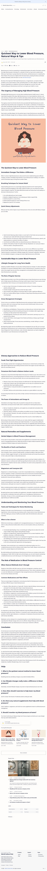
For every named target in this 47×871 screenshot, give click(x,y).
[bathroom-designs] (21, 778)
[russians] (20, 800)
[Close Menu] (45, 1)
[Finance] (16, 787)
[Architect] (16, 778)
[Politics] (2, 9)
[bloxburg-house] (21, 796)
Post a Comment (23, 752)
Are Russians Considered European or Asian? (20, 802)
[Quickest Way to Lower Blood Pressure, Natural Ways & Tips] (8, 733)
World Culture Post (7, 5)
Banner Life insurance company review (19, 793)
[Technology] (16, 9)
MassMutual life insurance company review (20, 788)
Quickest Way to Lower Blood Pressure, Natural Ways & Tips (8, 739)
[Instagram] (3, 865)
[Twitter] (7, 865)
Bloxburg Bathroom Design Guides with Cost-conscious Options (22, 780)
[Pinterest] (11, 865)
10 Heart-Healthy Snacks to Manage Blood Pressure (38, 739)
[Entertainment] (23, 9)
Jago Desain (29, 868)
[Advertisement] (23, 20)
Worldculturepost (27, 77)
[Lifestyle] (35, 9)
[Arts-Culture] (29, 9)
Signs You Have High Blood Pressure (22, 739)
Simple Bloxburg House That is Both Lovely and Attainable (23, 797)
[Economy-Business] (9, 9)
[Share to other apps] (19, 65)
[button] (43, 5)
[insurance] (20, 787)
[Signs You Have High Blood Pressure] (23, 733)
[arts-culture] (16, 800)
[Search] (45, 5)
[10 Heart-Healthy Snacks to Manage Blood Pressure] (39, 733)
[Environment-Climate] (42, 9)
